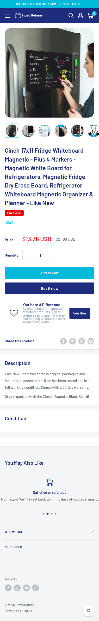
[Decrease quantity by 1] (28, 255)
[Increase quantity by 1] (53, 255)
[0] (90, 16)
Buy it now (49, 288)
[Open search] (71, 15)
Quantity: (12, 255)
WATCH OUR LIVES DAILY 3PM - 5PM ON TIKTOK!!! (49, 4)
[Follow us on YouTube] (26, 587)
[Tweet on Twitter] (81, 341)
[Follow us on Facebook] (8, 587)
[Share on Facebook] (63, 341)
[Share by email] (90, 341)
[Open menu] (7, 16)
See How (80, 313)
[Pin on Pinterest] (72, 341)
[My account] (80, 15)
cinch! (10, 223)
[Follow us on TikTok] (35, 587)
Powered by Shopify (18, 611)
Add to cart (49, 272)
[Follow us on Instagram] (17, 587)
